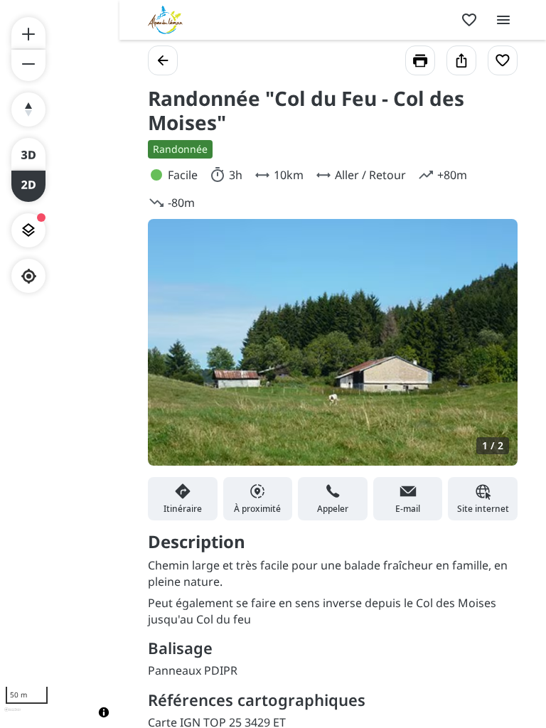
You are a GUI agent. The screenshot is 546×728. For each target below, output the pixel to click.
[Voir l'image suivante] (492, 350)
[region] (59, 364)
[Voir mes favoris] (469, 19)
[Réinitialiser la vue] (28, 109)
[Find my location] (28, 276)
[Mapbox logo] (12, 715)
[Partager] (461, 60)
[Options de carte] (28, 230)
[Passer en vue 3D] (28, 153)
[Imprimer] (420, 60)
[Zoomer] (28, 32)
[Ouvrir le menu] (503, 20)
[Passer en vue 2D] (28, 186)
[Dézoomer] (28, 65)
